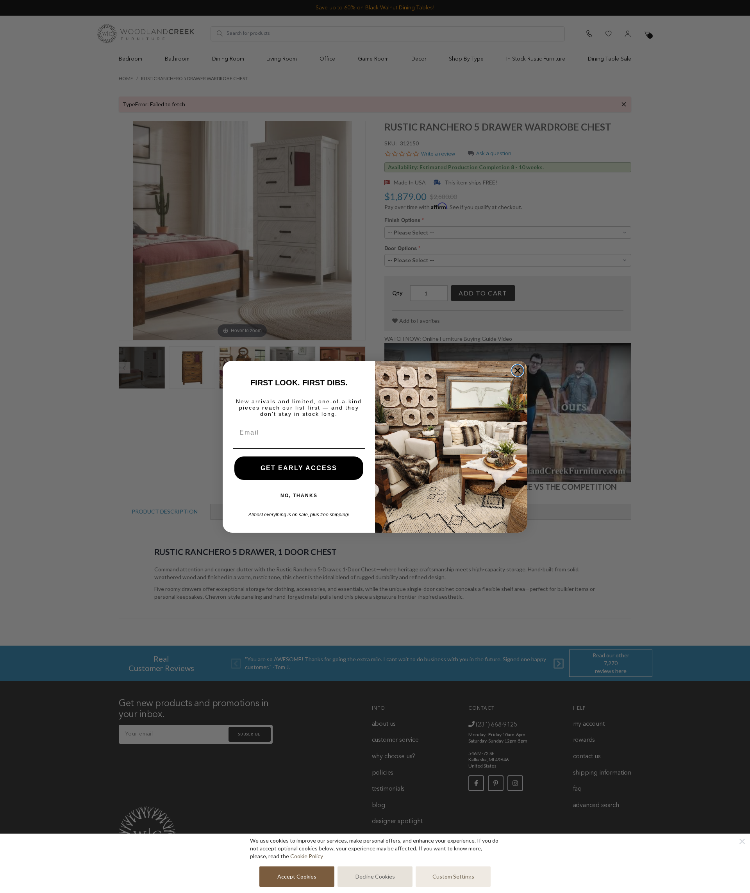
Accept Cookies (296, 876)
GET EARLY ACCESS (299, 468)
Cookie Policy (306, 856)
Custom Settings (453, 876)
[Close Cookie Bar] (742, 841)
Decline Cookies (375, 876)
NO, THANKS (299, 495)
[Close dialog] (517, 370)
